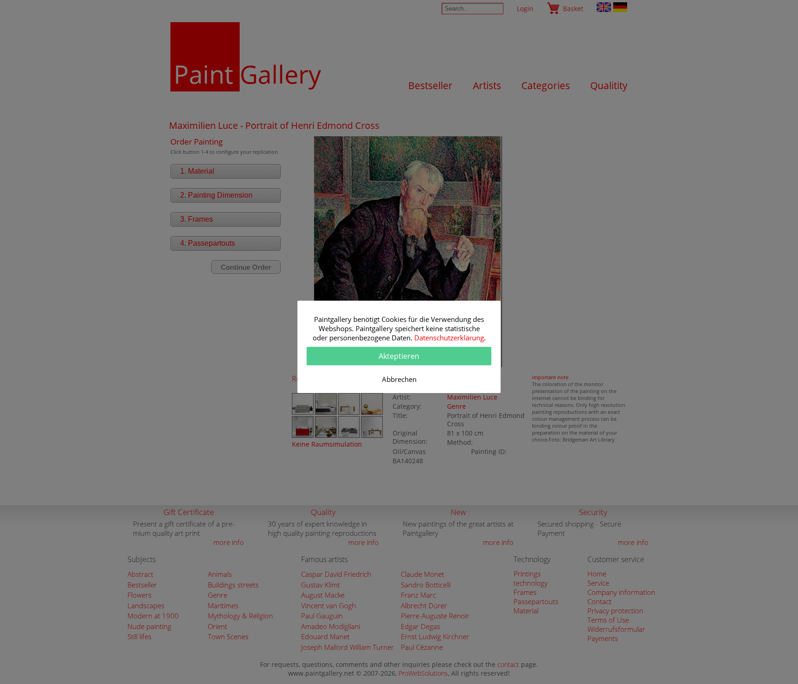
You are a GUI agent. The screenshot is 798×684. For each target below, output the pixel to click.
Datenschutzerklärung (449, 337)
